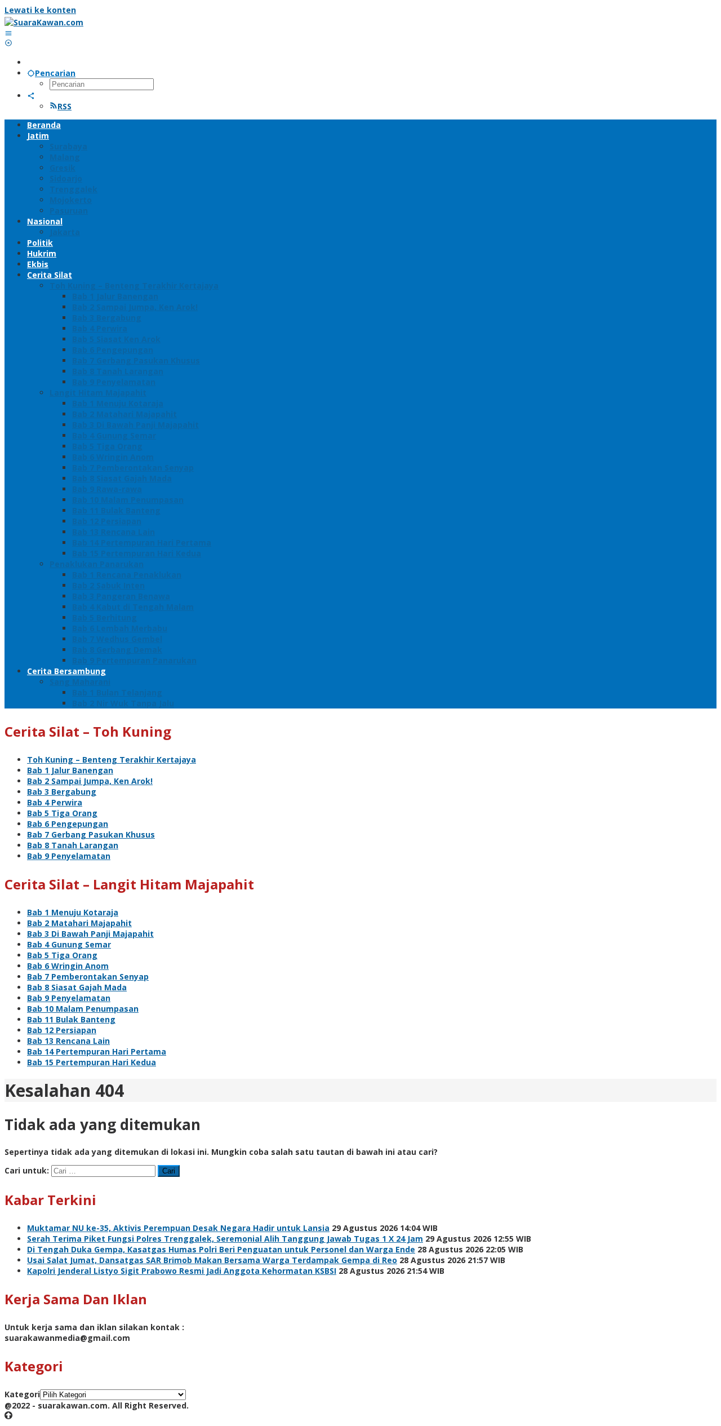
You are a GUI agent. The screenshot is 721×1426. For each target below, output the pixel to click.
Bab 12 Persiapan (61, 1030)
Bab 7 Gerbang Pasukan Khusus (91, 834)
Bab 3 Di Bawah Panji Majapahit (90, 933)
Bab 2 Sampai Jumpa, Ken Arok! (90, 781)
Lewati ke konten (40, 10)
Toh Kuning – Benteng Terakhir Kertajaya (111, 759)
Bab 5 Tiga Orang (62, 813)
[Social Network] (31, 95)
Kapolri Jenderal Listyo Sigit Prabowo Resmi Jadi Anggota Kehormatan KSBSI (181, 1270)
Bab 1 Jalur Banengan (70, 770)
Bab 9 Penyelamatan (68, 856)
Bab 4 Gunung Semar (69, 944)
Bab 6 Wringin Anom (68, 965)
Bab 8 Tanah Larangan (72, 845)
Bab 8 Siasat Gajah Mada (77, 987)
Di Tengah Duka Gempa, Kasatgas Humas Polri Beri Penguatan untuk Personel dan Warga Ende (221, 1249)
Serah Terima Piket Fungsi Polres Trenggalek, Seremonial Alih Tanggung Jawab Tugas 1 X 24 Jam (225, 1238)
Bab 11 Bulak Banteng (71, 1019)
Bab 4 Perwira (54, 802)
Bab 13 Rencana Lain (68, 1040)
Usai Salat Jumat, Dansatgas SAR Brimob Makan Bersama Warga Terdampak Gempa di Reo (212, 1260)
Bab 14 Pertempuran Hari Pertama (96, 1051)
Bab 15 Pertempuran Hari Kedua (91, 1062)
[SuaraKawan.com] (44, 22)
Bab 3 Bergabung (61, 791)
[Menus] (8, 33)
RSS (64, 106)
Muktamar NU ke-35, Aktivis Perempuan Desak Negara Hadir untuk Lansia (178, 1228)
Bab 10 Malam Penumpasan (83, 1008)
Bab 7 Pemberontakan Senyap (88, 976)
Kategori (22, 1394)
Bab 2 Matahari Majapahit (79, 923)
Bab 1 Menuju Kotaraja (72, 912)
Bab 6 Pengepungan (67, 823)
